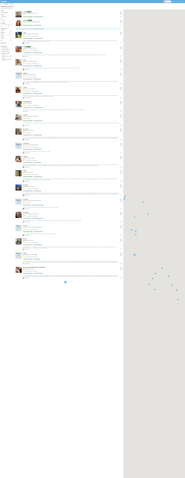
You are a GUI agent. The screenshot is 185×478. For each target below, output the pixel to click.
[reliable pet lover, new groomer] (69, 244)
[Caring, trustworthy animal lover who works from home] (69, 204)
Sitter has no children (5, 51)
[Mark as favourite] (121, 16)
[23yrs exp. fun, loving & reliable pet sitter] (69, 65)
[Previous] (63, 282)
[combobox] (7, 13)
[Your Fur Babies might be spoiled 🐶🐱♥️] (69, 258)
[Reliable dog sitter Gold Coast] (69, 176)
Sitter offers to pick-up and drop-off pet (6, 60)
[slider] (1, 24)
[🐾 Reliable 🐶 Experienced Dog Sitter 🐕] (69, 51)
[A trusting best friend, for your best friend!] (69, 14)
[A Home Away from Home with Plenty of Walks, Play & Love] (69, 230)
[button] (154, 290)
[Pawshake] (4, 2)
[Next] (74, 282)
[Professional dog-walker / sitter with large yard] (69, 37)
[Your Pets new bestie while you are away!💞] (69, 120)
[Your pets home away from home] (69, 272)
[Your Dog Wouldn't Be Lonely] (69, 106)
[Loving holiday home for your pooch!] (69, 190)
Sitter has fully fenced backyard (6, 54)
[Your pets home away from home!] (69, 134)
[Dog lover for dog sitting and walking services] (69, 217)
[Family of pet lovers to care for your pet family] (69, 148)
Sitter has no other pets (6, 49)
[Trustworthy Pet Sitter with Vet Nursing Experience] (69, 23)
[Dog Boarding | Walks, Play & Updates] (69, 78)
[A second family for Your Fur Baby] (69, 161)
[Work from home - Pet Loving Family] (69, 92)
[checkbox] (1, 49)
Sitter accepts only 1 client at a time (7, 57)
